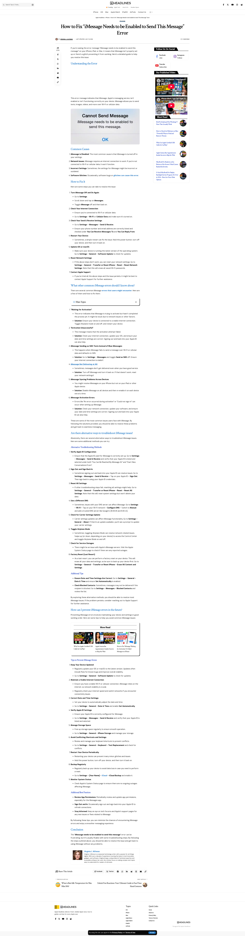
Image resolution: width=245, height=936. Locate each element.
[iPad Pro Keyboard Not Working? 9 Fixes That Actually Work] (183, 123)
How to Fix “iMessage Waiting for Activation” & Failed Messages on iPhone (126, 649)
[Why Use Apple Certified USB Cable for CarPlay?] (83, 638)
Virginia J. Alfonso (66, 39)
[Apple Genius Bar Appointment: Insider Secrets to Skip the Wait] (105, 638)
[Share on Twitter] (58, 59)
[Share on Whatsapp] (58, 63)
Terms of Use (130, 933)
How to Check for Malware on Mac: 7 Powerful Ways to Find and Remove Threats (167, 133)
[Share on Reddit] (58, 73)
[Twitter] (227, 4)
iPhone (122, 21)
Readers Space (135, 7)
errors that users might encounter (117, 290)
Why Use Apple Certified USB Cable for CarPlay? (165, 143)
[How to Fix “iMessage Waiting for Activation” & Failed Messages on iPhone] (127, 638)
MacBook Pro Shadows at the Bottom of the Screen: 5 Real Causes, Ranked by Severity (167, 164)
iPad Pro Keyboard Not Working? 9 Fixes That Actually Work (167, 123)
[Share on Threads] (136, 871)
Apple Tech (117, 7)
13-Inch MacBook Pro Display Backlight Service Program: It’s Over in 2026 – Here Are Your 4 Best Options (167, 176)
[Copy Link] (58, 82)
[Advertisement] (105, 80)
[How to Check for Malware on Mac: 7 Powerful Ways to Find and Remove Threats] (183, 133)
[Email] (58, 77)
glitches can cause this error (126, 175)
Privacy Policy (117, 933)
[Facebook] (223, 4)
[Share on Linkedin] (58, 68)
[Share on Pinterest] (118, 871)
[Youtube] (162, 65)
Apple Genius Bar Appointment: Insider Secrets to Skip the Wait (104, 649)
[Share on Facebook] (58, 54)
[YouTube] (232, 4)
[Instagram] (237, 4)
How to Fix (125, 7)
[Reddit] (241, 4)
